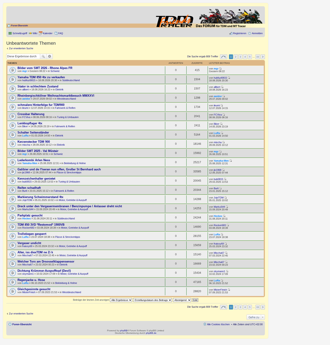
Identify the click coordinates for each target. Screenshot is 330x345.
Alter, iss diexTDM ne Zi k (35, 252)
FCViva (26, 117)
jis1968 (26, 172)
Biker (25, 126)
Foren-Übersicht (19, 25)
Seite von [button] (223, 56)
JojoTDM (27, 200)
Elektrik (59, 89)
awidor (26, 98)
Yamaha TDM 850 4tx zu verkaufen (41, 77)
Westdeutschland (66, 98)
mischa (26, 144)
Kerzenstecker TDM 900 (34, 141)
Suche (43, 56)
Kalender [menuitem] (48, 33)
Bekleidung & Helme (75, 163)
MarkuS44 (27, 209)
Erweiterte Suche (50, 56)
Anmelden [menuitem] (257, 33)
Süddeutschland (71, 80)
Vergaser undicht (29, 243)
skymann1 (28, 273)
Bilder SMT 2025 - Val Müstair (38, 151)
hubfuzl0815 (28, 80)
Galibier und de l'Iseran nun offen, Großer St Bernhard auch (59, 169)
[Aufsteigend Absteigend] (182, 299)
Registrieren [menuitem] (239, 33)
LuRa (25, 135)
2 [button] (235, 57)
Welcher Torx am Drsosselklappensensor (46, 261)
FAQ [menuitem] (60, 33)
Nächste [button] (263, 56)
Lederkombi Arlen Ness (34, 160)
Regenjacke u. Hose (31, 280)
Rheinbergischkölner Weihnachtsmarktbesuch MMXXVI (56, 95)
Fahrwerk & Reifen (65, 108)
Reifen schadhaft (29, 187)
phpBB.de (151, 333)
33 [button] (257, 57)
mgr (24, 71)
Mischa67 (27, 255)
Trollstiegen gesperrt (32, 234)
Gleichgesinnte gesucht (34, 289)
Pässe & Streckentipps (69, 172)
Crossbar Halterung (31, 114)
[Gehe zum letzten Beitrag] (220, 68)
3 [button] (240, 57)
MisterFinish (28, 292)
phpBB (123, 330)
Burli (24, 190)
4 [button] (245, 57)
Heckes (26, 218)
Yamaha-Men (29, 163)
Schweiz (55, 71)
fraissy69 (27, 246)
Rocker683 (28, 227)
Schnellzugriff (20, 33)
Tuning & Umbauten (68, 117)
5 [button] (250, 57)
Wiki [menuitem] (35, 33)
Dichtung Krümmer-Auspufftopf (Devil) (44, 270)
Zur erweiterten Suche (21, 48)
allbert (25, 89)
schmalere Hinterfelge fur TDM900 (41, 105)
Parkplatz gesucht (30, 215)
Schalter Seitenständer (33, 132)
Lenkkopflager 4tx (30, 123)
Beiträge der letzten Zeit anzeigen (91, 299)
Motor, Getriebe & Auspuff (73, 200)
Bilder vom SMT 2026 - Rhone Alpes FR (45, 68)
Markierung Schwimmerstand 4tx (40, 197)
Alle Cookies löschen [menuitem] (218, 324)
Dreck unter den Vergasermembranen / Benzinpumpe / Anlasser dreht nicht (70, 206)
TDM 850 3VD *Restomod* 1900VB (41, 224)
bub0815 (27, 181)
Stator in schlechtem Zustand (38, 86)
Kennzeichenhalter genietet (36, 178)
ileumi (25, 108)
